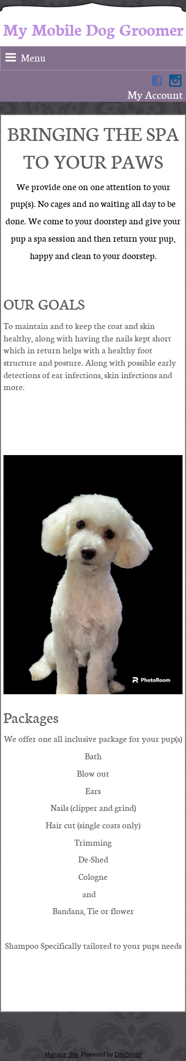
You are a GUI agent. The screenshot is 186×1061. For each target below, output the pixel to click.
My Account (155, 94)
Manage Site (62, 1054)
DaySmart (128, 1054)
